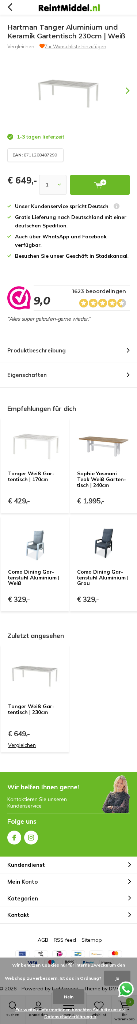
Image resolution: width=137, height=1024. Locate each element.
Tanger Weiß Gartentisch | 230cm (31, 709)
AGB (43, 940)
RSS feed (65, 940)
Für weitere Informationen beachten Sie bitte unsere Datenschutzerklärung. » (70, 1013)
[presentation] (122, 90)
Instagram (31, 837)
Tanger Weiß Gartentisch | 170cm (31, 476)
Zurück (9, 7)
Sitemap (91, 940)
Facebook (14, 837)
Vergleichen (20, 46)
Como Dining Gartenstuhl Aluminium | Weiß (34, 577)
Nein (68, 997)
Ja (117, 978)
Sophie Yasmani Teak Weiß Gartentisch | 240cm (101, 479)
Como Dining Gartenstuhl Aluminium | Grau (103, 577)
